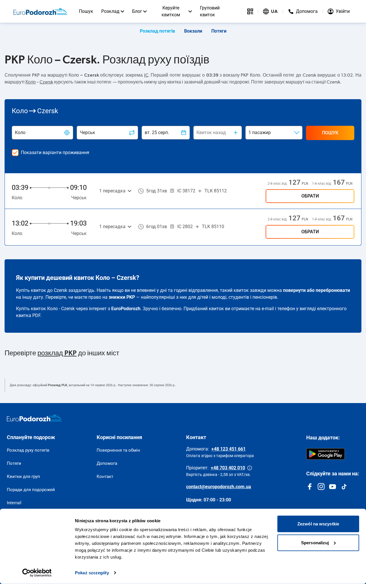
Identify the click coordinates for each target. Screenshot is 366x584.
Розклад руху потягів (28, 450)
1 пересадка (112, 191)
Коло (30, 82)
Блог (137, 11)
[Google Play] (325, 454)
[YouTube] (332, 486)
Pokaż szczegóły (92, 572)
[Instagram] (321, 486)
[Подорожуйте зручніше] (250, 11)
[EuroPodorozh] (34, 417)
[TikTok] (344, 486)
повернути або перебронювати (316, 290)
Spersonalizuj (315, 542)
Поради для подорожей (31, 489)
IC (146, 75)
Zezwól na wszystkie (318, 523)
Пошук (86, 11)
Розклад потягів (157, 31)
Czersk (46, 82)
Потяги (218, 31)
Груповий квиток (210, 11)
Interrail (14, 502)
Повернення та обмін (118, 450)
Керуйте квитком (171, 11)
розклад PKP (57, 353)
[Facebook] (309, 486)
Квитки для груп (23, 476)
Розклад (110, 11)
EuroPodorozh (125, 308)
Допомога (107, 463)
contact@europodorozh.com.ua (218, 486)
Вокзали (193, 31)
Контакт (105, 476)
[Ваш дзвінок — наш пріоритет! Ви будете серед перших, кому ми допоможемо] (249, 468)
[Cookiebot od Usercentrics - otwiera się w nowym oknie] (37, 573)
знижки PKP (122, 297)
